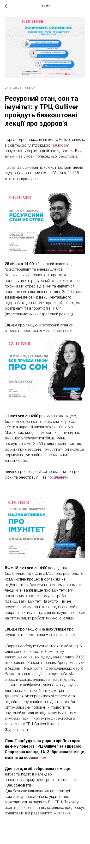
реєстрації (68, 156)
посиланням (61, 330)
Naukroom (60, 145)
